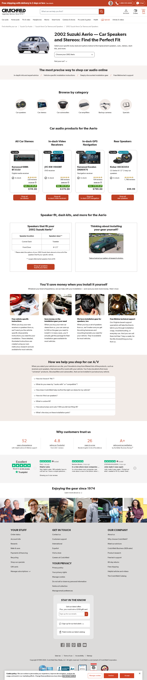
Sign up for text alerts (72, 624)
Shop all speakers (41, 267)
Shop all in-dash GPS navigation (90, 197)
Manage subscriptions (20, 571)
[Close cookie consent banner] (140, 673)
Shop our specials (18, 562)
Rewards (14, 544)
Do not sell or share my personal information (69, 582)
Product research (114, 553)
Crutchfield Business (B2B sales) (120, 548)
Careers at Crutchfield (60, 558)
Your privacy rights (59, 572)
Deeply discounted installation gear (94, 75)
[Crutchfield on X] (79, 645)
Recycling (14, 558)
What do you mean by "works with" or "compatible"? (57, 384)
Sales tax (58, 656)
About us (111, 535)
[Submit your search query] (101, 11)
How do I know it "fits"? (45, 379)
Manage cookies (58, 577)
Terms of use (68, 656)
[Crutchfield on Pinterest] (73, 645)
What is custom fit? (43, 401)
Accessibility (79, 656)
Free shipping (27, 3)
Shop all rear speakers (122, 197)
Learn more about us (73, 493)
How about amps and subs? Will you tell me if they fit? (57, 407)
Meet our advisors (115, 544)
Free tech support (115, 558)
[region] (73, 510)
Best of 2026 (58, 152)
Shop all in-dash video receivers (57, 197)
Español (55, 548)
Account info (16, 539)
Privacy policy (57, 568)
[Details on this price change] (35, 183)
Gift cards (14, 567)
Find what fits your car (9, 26)
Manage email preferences (62, 591)
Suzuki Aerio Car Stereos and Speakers (49, 26)
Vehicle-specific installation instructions (59, 75)
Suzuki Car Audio (26, 26)
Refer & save (15, 548)
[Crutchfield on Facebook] (62, 645)
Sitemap (89, 656)
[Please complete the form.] (86, 614)
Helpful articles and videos (118, 571)
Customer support (59, 539)
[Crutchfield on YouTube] (84, 645)
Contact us (56, 535)
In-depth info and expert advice (26, 75)
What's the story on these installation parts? (53, 413)
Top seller (15, 152)
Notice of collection (60, 586)
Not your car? (59, 61)
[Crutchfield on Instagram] (68, 645)
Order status (15, 535)
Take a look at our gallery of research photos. (106, 258)
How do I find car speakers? (47, 396)
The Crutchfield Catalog (117, 576)
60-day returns (113, 562)
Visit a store (56, 553)
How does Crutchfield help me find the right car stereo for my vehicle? (63, 390)
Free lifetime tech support (123, 75)
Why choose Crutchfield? (118, 539)
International (57, 544)
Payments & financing (19, 553)
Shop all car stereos (24, 197)
